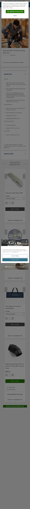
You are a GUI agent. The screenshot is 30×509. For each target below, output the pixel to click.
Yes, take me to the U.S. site (15, 11)
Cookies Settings (15, 255)
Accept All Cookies (15, 259)
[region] (15, 254)
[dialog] (15, 9)
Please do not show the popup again (15, 266)
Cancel (15, 15)
